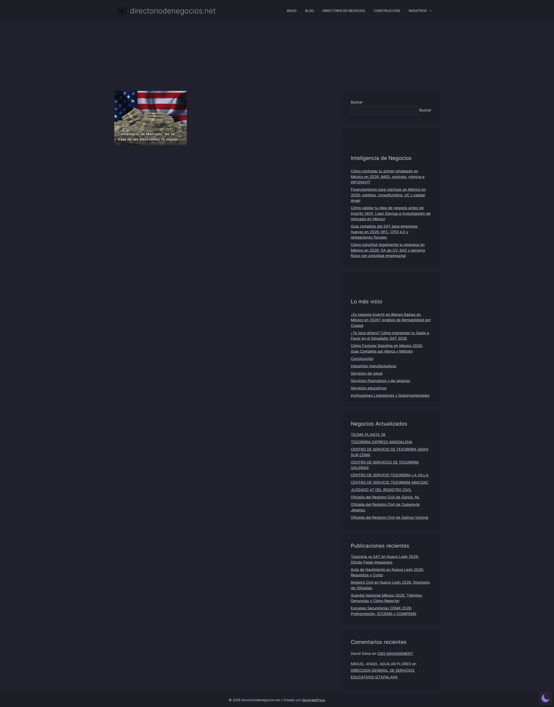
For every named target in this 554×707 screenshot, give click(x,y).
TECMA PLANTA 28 (368, 434)
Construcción (362, 359)
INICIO (291, 11)
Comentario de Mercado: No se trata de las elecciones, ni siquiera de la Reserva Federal (149, 139)
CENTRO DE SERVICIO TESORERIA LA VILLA (389, 475)
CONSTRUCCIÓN (387, 11)
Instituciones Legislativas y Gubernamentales (390, 395)
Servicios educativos (369, 388)
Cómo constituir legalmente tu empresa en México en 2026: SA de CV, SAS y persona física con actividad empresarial (388, 250)
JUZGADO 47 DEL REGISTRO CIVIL (381, 490)
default (125, 129)
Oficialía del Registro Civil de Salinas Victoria (389, 517)
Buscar (357, 102)
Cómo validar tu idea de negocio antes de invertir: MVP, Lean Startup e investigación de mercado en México (391, 213)
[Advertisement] (277, 54)
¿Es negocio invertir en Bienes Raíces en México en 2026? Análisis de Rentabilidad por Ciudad (391, 320)
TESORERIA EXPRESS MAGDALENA (381, 442)
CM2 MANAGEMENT (395, 653)
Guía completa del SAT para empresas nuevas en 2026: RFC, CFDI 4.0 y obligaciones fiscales (384, 231)
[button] (545, 698)
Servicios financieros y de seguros (380, 381)
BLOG (309, 11)
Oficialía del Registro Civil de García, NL (385, 497)
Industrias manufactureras (373, 366)
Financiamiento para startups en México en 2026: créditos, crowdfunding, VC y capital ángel (388, 195)
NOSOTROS (418, 11)
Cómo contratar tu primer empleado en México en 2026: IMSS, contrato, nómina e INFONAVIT (388, 176)
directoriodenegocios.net (173, 10)
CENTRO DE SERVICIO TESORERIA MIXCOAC (389, 482)
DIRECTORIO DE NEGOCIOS (343, 11)
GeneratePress (313, 700)
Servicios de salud (367, 373)
